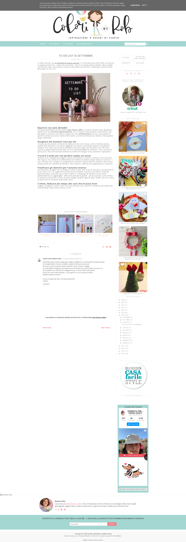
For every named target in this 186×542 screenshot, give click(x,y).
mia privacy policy (99, 317)
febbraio (127, 340)
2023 (123, 302)
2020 (123, 310)
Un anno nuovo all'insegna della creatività (133, 188)
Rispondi (46, 284)
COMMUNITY (126, 63)
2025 (123, 300)
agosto (126, 322)
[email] (139, 73)
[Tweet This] (107, 247)
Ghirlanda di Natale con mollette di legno (133, 258)
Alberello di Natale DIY (133, 293)
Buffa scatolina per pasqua (133, 223)
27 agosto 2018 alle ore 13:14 (72, 258)
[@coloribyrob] (122, 413)
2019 (123, 312)
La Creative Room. (83, 536)
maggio (126, 333)
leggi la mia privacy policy (93, 540)
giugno (126, 330)
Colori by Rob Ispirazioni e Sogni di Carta (97, 534)
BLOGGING (140, 63)
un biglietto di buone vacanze (67, 63)
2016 (123, 348)
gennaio (126, 343)
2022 (123, 305)
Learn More (135, 5)
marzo (126, 338)
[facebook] (135, 74)
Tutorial (68, 44)
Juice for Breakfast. (114, 536)
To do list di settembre (131, 324)
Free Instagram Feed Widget (134, 489)
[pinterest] (131, 73)
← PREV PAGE (46, 328)
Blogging (45, 246)
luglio (126, 328)
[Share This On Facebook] (103, 247)
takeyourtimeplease (52, 259)
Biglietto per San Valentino (133, 153)
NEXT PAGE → (106, 328)
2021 (123, 307)
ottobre (126, 320)
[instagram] (127, 73)
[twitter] (64, 509)
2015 (123, 351)
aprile (125, 335)
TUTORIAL (126, 57)
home (43, 44)
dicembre (127, 317)
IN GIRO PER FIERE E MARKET (140, 57)
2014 (123, 353)
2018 (123, 315)
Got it (144, 5)
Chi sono (54, 44)
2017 (123, 346)
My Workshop (84, 44)
